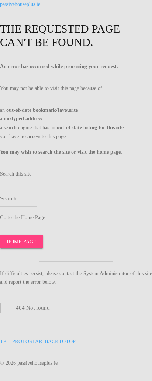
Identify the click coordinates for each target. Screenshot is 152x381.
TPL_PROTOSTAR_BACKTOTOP (38, 341)
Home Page (22, 241)
